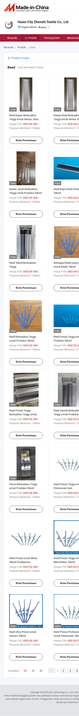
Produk (32, 38)
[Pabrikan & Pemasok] (27, 7)
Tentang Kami (52, 38)
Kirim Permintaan (26, 140)
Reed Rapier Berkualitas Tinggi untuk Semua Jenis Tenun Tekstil (23, 119)
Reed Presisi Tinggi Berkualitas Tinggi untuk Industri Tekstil (23, 414)
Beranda (12, 38)
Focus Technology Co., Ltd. (60, 692)
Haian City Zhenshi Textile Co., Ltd (43, 22)
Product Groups (19, 58)
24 (25, 670)
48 (41, 670)
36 (33, 670)
